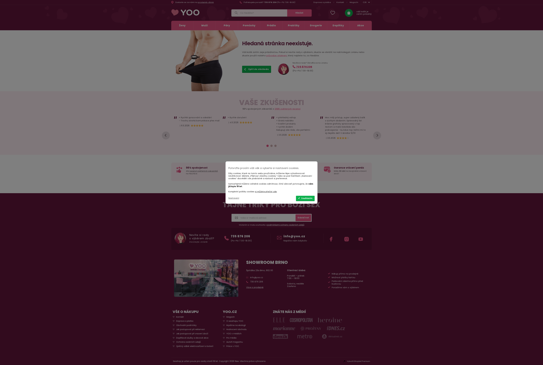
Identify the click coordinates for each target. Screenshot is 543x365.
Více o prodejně (255, 287)
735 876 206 (304, 67)
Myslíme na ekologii (236, 325)
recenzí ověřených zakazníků (203, 171)
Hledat (299, 12)
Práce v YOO (232, 346)
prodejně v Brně (206, 2)
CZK (365, 2)
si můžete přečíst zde (266, 191)
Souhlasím (306, 198)
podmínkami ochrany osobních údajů (285, 224)
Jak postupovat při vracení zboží (192, 333)
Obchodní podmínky (186, 325)
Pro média (231, 337)
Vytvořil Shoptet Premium (358, 361)
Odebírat (303, 217)
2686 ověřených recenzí (287, 108)
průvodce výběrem (276, 55)
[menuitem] (182, 25)
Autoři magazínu (234, 342)
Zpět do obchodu (258, 69)
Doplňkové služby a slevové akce (192, 337)
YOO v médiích (234, 333)
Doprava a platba (322, 2)
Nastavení (233, 198)
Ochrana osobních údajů (188, 342)
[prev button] (166, 135)
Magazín (354, 2)
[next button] (377, 135)
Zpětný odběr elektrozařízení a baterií (194, 346)
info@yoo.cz (294, 236)
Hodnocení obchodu (236, 329)
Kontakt (340, 2)
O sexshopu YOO (234, 321)
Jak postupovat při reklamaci (190, 329)
